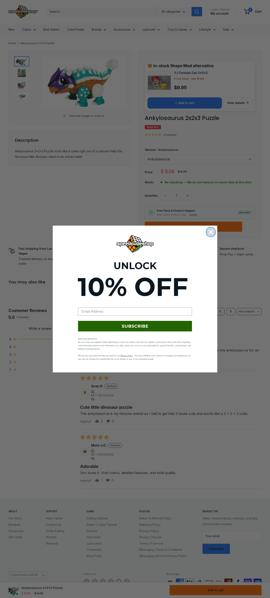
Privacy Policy (126, 356)
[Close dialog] (211, 232)
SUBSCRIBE (135, 326)
